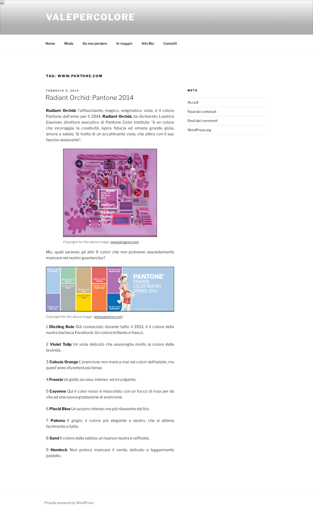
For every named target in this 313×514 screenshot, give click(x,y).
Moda (68, 43)
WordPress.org (199, 130)
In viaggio (124, 43)
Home (50, 43)
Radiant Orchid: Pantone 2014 (89, 97)
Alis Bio (148, 43)
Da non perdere (95, 43)
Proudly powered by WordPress (69, 503)
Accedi (193, 102)
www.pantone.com (108, 317)
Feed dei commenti (202, 120)
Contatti (170, 43)
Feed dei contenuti (202, 111)
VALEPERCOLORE (90, 17)
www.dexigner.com (125, 242)
